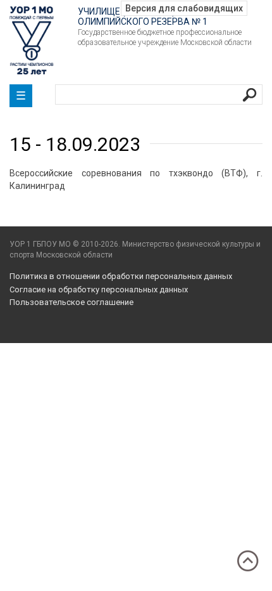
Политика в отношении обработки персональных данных (120, 276)
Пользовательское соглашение (71, 302)
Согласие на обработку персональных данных (98, 289)
